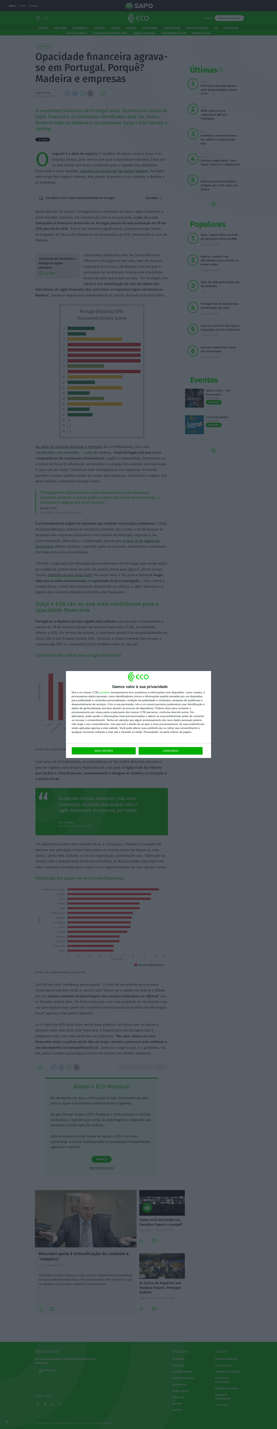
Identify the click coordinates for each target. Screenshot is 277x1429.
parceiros (104, 692)
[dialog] (138, 714)
